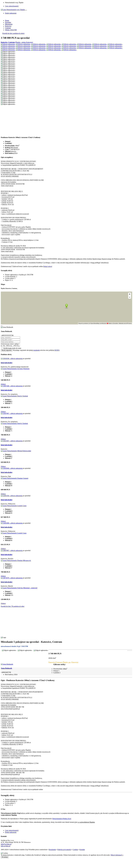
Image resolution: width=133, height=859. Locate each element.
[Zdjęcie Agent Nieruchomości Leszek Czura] (13, 506)
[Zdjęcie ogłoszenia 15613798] (8, 44)
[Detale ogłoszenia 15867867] (12, 550)
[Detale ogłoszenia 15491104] (12, 496)
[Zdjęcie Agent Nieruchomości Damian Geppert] (14, 478)
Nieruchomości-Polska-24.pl (61, 819)
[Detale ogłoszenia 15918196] (12, 358)
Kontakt (82, 849)
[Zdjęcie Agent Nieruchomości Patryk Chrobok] (14, 396)
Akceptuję (5, 857)
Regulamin (52, 849)
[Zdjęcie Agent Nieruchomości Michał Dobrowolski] (16, 451)
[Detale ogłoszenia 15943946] (12, 468)
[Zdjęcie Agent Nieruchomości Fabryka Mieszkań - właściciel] (19, 588)
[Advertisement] (63, 119)
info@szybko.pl (6, 844)
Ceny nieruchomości (11, 6)
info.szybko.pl (5, 846)
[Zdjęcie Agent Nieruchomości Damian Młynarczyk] (16, 560)
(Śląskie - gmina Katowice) (17, 42)
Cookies (75, 849)
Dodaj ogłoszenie (10, 832)
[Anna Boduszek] (7, 664)
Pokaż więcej (47, 266)
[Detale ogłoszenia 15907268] (12, 386)
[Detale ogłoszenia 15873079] (12, 578)
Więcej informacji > (117, 855)
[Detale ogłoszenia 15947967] (12, 413)
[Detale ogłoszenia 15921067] (12, 441)
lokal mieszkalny (6, 363)
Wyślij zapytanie (7, 350)
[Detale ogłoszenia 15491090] (12, 523)
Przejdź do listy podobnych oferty (13, 33)
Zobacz (3, 384)
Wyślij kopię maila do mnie (12, 348)
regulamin (36, 350)
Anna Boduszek (6, 668)
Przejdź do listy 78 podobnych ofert (12, 606)
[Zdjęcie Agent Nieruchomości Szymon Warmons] (15, 369)
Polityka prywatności (64, 849)
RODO (57, 350)
